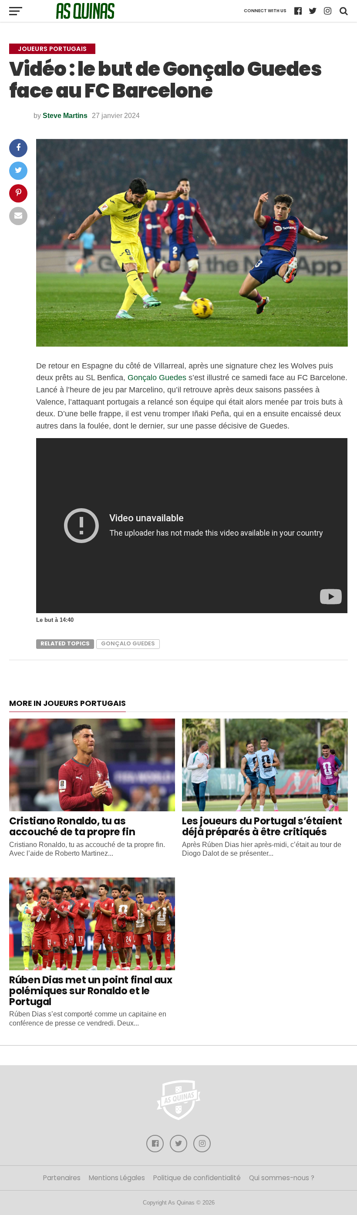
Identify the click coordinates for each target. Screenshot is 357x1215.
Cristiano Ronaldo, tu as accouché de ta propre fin (72, 826)
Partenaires (62, 1177)
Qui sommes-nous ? (281, 1177)
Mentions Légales (117, 1177)
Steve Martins (65, 115)
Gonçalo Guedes (157, 377)
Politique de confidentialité (197, 1177)
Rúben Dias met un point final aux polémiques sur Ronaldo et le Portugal (90, 990)
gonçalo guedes (128, 643)
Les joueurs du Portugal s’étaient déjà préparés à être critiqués (262, 826)
